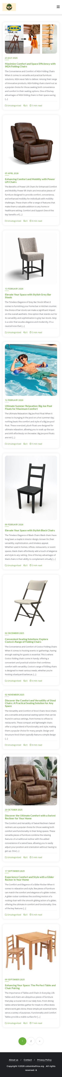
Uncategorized (14, 105)
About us (13, 1060)
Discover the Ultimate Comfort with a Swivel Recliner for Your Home (30, 817)
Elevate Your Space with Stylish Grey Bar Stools (28, 296)
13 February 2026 (14, 288)
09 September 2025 (15, 979)
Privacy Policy (44, 1060)
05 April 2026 (12, 173)
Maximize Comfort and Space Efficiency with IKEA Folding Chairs (30, 65)
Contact (28, 1060)
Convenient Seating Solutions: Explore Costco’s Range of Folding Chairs (26, 640)
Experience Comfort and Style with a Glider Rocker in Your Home (29, 878)
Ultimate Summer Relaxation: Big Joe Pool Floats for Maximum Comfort (28, 407)
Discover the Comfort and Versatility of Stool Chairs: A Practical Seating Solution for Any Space (30, 703)
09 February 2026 (14, 524)
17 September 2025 (15, 871)
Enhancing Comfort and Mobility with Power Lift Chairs (30, 180)
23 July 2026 (11, 58)
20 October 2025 (14, 809)
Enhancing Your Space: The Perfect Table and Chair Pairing (30, 987)
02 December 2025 (14, 633)
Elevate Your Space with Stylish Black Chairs (30, 530)
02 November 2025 (14, 694)
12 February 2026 (14, 400)
